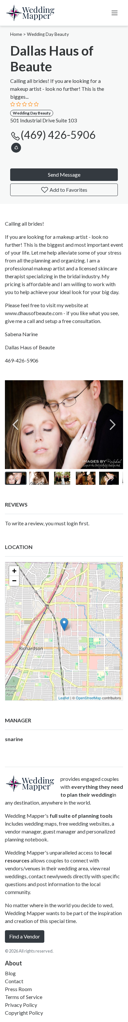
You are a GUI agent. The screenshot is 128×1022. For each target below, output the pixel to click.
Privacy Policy (21, 1005)
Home (16, 34)
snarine (14, 739)
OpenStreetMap (88, 697)
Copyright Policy (24, 1013)
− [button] (14, 581)
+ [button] (14, 571)
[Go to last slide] (15, 478)
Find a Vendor (24, 936)
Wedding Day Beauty (48, 34)
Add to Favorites (68, 190)
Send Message (64, 174)
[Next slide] (112, 424)
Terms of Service (23, 997)
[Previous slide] (15, 424)
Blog (10, 973)
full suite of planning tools (81, 815)
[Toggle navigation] (114, 12)
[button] (16, 146)
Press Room (18, 989)
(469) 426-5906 (58, 134)
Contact (14, 981)
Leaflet (63, 697)
